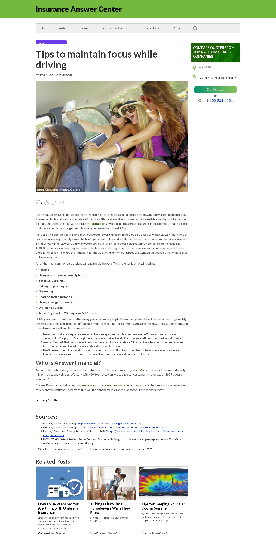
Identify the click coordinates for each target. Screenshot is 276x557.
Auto (62, 28)
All (43, 28)
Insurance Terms (114, 28)
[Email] (61, 203)
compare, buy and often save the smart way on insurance (110, 385)
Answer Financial (151, 370)
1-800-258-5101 (219, 100)
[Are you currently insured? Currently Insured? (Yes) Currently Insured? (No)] (215, 79)
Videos (178, 28)
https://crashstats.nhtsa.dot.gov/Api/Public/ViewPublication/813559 (127, 427)
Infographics (149, 28)
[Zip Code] (215, 68)
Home (84, 28)
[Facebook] (46, 203)
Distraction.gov (101, 223)
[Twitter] (53, 203)
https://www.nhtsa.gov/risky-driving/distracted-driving (110, 423)
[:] (214, 28)
